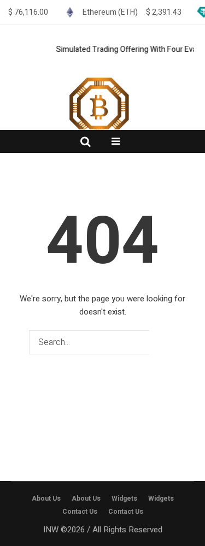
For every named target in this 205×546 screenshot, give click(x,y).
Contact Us (79, 512)
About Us (46, 498)
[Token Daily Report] (103, 126)
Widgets (124, 498)
